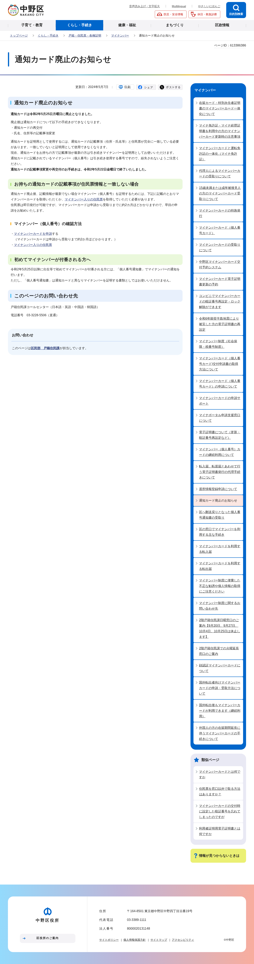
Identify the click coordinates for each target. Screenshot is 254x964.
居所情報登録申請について (218, 489)
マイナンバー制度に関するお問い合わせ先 (219, 605)
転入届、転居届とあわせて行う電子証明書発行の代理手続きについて (219, 472)
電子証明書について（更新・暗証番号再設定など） (219, 434)
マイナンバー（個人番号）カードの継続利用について (219, 452)
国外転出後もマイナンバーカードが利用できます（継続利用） (219, 710)
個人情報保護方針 (134, 939)
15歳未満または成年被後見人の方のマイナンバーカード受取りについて (220, 193)
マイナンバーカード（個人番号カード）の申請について (219, 383)
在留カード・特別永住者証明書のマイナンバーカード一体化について (219, 108)
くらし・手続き (48, 35)
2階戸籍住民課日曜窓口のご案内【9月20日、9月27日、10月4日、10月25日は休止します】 (219, 628)
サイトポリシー (109, 939)
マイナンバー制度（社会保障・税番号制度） (218, 343)
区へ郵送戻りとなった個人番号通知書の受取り (219, 514)
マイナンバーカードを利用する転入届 (219, 548)
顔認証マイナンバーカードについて (219, 668)
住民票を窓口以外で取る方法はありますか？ (219, 791)
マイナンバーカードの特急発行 (219, 213)
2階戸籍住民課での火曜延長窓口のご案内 (219, 651)
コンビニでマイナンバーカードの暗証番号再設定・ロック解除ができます (219, 301)
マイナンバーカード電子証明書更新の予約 (219, 281)
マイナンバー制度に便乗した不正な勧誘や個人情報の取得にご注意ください (219, 586)
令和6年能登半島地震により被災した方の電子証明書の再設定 (219, 324)
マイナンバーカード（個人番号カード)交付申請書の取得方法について (219, 364)
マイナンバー (120, 35)
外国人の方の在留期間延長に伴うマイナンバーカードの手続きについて (219, 733)
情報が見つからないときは (219, 856)
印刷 (127, 86)
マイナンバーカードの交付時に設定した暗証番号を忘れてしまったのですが (219, 811)
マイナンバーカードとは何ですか (219, 774)
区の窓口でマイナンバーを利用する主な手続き (219, 531)
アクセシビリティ (183, 939)
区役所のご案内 (48, 938)
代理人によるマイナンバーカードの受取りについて (219, 173)
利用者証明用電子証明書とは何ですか (219, 831)
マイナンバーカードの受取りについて (219, 247)
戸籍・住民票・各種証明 (84, 35)
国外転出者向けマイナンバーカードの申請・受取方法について (219, 688)
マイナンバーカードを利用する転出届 (219, 566)
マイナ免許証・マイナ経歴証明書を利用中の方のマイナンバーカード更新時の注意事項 (219, 131)
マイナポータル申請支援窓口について (219, 417)
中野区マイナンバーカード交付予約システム (219, 264)
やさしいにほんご (209, 6)
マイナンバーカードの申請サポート (219, 400)
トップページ (19, 35)
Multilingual (179, 6)
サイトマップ (158, 939)
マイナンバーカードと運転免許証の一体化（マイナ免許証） (219, 153)
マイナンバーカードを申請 (33, 233)
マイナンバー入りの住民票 (84, 199)
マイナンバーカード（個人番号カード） (219, 230)
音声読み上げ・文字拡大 (144, 6)
